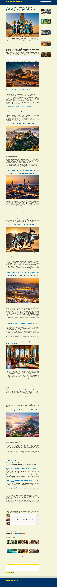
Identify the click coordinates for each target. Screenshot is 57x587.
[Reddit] (24, 533)
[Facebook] (7, 533)
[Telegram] (20, 533)
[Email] (22, 533)
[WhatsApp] (14, 533)
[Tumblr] (16, 533)
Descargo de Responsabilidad (33, 584)
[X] (9, 533)
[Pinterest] (11, 533)
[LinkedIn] (18, 533)
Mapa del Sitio (31, 585)
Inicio (21, 3)
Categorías (24, 3)
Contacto (35, 3)
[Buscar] (50, 1)
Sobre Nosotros (30, 3)
